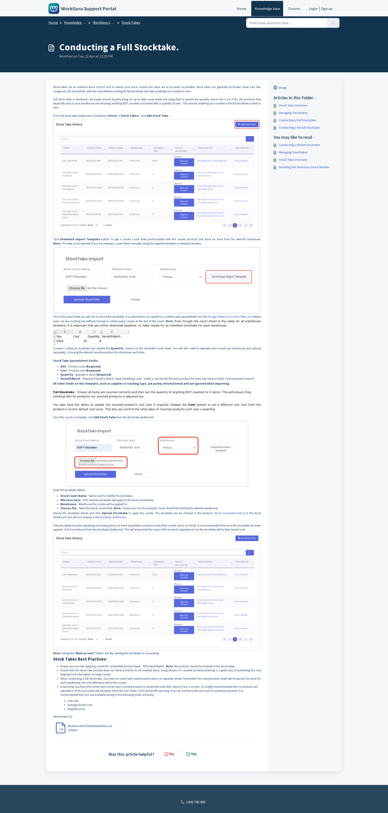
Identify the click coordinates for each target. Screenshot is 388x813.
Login (313, 8)
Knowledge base (267, 8)
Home (241, 8)
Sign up (326, 8)
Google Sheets (216, 317)
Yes (194, 753)
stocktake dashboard (113, 517)
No (171, 753)
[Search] (333, 23)
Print (283, 88)
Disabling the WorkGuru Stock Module (304, 167)
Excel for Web (237, 317)
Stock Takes (131, 22)
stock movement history (230, 513)
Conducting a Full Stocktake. (298, 120)
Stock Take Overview (293, 105)
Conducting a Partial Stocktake (299, 128)
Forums (294, 8)
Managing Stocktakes (293, 113)
